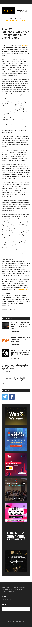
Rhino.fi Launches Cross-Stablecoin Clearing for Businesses (20, 339)
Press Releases (11, 309)
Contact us (4, 598)
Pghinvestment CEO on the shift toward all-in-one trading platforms (15, 379)
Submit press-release (7, 599)
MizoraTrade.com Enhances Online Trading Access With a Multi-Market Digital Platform (15, 367)
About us (4, 596)
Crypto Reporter (16, 10)
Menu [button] (17, 2)
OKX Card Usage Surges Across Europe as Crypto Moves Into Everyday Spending (20, 325)
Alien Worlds (25, 45)
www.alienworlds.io (23, 289)
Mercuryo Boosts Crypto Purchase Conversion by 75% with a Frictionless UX (20, 353)
